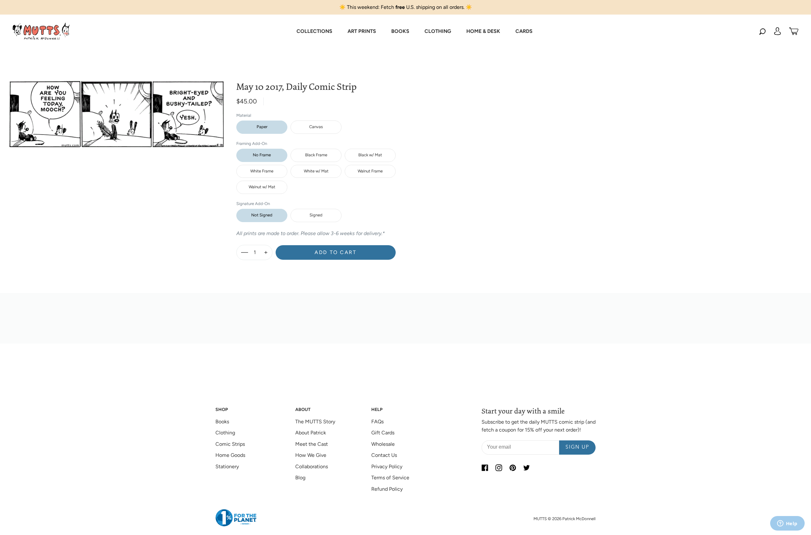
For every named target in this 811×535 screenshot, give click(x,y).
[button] (314, 31)
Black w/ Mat (370, 154)
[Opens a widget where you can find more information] (787, 524)
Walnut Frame (370, 171)
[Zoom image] (116, 109)
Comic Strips (230, 444)
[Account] (777, 31)
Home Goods (230, 455)
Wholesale (383, 444)
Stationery (227, 466)
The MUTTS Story (315, 422)
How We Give (310, 455)
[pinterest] (513, 468)
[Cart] (793, 31)
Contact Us (384, 455)
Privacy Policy (386, 466)
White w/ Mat (316, 171)
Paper (262, 126)
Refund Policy (387, 489)
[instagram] (499, 468)
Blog (300, 478)
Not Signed (261, 215)
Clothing (225, 433)
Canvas (316, 126)
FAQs (377, 422)
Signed (316, 215)
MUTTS (540, 518)
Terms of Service (390, 478)
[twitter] (526, 468)
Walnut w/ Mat (262, 186)
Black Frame (316, 154)
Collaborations (311, 466)
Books (222, 422)
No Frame (262, 154)
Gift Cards (382, 433)
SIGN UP (577, 447)
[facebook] (485, 468)
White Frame (261, 171)
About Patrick (310, 433)
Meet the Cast (311, 444)
